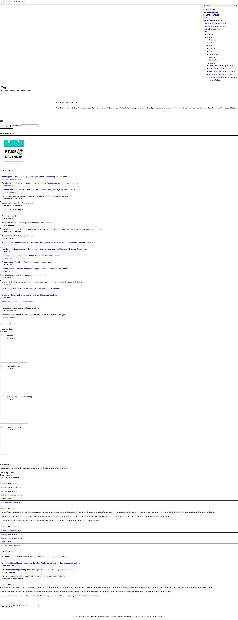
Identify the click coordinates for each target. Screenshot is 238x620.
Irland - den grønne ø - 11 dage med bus (18, 301)
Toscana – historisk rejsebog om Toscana (222, 71)
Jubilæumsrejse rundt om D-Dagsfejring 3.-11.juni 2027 (24, 275)
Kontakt (207, 18)
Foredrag (210, 34)
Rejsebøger (211, 63)
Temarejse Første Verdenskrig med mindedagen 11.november (27, 222)
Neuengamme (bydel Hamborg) (19, 396)
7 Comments (68, 105)
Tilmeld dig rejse (210, 12)
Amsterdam (213, 40)
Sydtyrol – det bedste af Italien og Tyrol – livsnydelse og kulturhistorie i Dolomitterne (35, 196)
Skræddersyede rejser (212, 29)
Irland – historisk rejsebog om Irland (220, 74)
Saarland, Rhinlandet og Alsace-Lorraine (18, 202)
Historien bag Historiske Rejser (215, 23)
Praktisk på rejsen (211, 15)
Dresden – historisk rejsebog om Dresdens (223, 77)
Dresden (212, 48)
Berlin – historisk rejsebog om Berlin (221, 66)
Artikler (209, 37)
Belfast (211, 43)
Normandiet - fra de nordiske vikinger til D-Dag (20, 308)
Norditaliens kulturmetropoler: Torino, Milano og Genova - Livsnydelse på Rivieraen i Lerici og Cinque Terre (44, 249)
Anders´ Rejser (6, 499)
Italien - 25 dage (6, 329)
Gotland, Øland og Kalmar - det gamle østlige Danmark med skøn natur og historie (34, 268)
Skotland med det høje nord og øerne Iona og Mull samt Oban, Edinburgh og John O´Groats (38, 189)
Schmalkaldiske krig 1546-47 (67, 103)
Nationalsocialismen (15, 366)
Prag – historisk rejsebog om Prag (220, 68)
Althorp (10, 335)
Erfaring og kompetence (9, 491)
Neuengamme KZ (14, 427)
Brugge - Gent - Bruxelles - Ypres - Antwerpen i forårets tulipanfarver (29, 262)
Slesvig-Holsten (214, 54)
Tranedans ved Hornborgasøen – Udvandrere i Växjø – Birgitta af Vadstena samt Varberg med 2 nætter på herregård (48, 242)
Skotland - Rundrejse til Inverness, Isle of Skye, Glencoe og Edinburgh (30, 295)
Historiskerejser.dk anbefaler (10, 502)
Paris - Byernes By (9, 216)
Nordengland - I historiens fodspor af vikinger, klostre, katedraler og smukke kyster (34, 176)
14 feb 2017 (59, 105)
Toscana (212, 57)
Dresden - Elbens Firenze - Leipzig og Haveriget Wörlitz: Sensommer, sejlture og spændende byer (41, 183)
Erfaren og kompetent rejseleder (215, 26)
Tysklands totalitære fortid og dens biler (17, 235)
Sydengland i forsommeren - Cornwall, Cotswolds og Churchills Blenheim (31, 288)
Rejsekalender (210, 9)
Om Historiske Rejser (212, 21)
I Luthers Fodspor (215, 80)
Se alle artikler (213, 60)
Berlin (211, 45)
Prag (210, 51)
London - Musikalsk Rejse (12, 209)
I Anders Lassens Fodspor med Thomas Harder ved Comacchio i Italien (30, 255)
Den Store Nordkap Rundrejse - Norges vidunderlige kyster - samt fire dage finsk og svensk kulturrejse (43, 281)
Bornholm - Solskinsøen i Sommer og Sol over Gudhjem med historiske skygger (33, 314)
